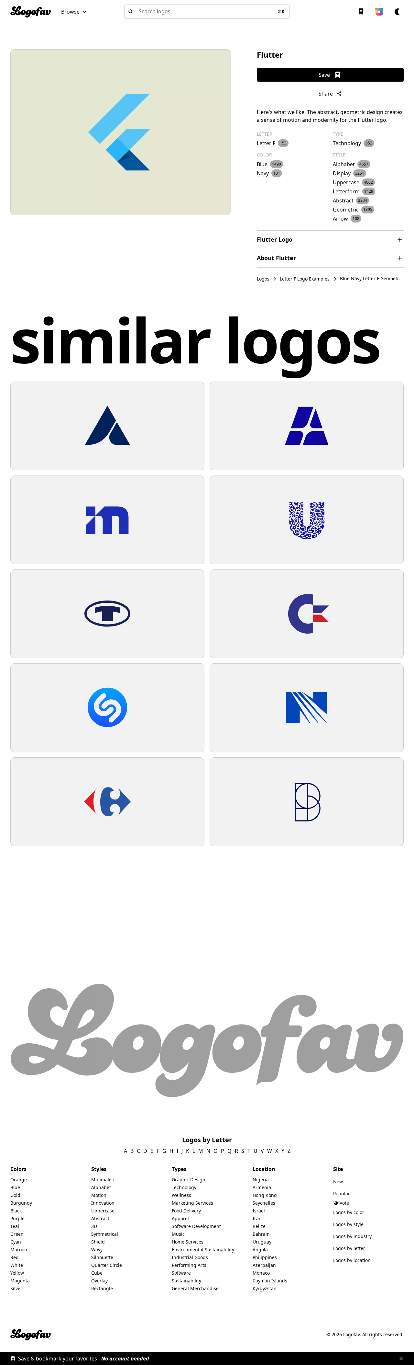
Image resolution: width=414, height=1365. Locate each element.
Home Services (187, 1242)
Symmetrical (104, 1234)
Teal (14, 1226)
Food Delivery (186, 1211)
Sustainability (186, 1281)
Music (178, 1234)
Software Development (196, 1226)
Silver (16, 1288)
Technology (184, 1187)
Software (181, 1273)
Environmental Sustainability (203, 1249)
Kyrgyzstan (265, 1288)
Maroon (18, 1249)
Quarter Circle (106, 1265)
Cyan (15, 1242)
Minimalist (102, 1179)
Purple (17, 1218)
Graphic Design (188, 1179)
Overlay (99, 1281)
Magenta (20, 1281)
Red (14, 1257)
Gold (15, 1195)
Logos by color (348, 1212)
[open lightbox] (120, 132)
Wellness (181, 1195)
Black (16, 1211)
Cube (97, 1273)
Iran (257, 1218)
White (16, 1265)
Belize (259, 1226)
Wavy (97, 1249)
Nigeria (261, 1179)
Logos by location (352, 1260)
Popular (341, 1193)
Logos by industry (352, 1236)
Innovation (102, 1203)
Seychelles (264, 1203)
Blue (15, 1187)
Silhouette (102, 1257)
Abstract (100, 1218)
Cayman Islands (270, 1281)
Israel (259, 1211)
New (338, 1181)
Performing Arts (189, 1265)
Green (17, 1234)
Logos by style (348, 1224)
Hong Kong (265, 1195)
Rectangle (102, 1288)
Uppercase (102, 1211)
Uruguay (262, 1242)
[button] (74, 11)
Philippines (265, 1257)
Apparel (180, 1218)
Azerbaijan (264, 1265)
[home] (30, 11)
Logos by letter (349, 1248)
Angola (260, 1249)
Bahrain (261, 1234)
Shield (98, 1242)
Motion (98, 1195)
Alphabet (101, 1187)
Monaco (261, 1273)
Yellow (17, 1273)
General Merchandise (195, 1288)
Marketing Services (192, 1203)
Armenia (262, 1187)
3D (94, 1226)
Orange (18, 1179)
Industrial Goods (190, 1257)
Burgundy (21, 1203)
